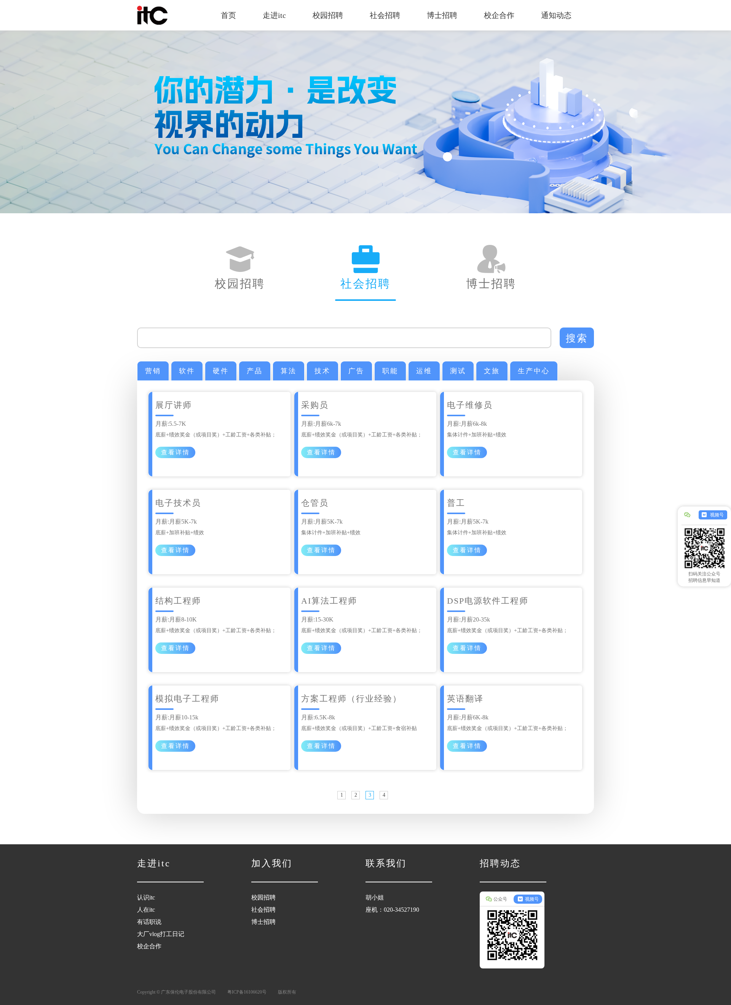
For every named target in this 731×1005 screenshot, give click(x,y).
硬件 (221, 371)
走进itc (274, 15)
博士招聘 (442, 15)
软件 (187, 371)
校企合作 (499, 15)
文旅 (492, 371)
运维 (424, 371)
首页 (228, 15)
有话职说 (149, 922)
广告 (356, 371)
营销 (153, 371)
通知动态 (556, 15)
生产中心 (534, 371)
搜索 (577, 338)
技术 (322, 371)
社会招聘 (385, 15)
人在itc (146, 909)
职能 (390, 371)
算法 (289, 371)
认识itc (146, 897)
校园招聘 (328, 15)
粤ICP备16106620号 (247, 992)
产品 (255, 371)
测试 (458, 371)
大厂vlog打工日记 (160, 934)
